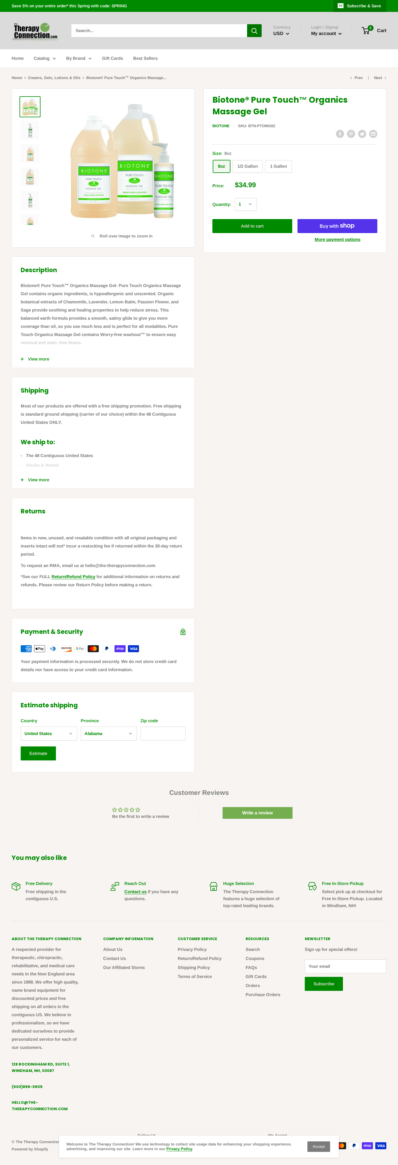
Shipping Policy (194, 967)
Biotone (221, 126)
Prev (359, 78)
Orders (253, 985)
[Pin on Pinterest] (351, 134)
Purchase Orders (263, 994)
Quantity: (221, 204)
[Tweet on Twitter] (362, 134)
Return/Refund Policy (73, 576)
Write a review (257, 812)
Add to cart (252, 225)
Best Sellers (145, 58)
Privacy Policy (192, 949)
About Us (112, 949)
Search (253, 949)
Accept (319, 1146)
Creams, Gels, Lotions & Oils (54, 78)
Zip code (149, 720)
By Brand (75, 58)
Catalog (42, 58)
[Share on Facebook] (340, 134)
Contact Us (114, 958)
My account (324, 33)
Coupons (255, 958)
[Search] (254, 30)
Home (18, 58)
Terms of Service (195, 976)
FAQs (251, 967)
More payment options (337, 239)
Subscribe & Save (364, 6)
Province (90, 720)
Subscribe (324, 983)
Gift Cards (112, 58)
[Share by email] (373, 134)
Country (29, 720)
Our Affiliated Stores (124, 967)
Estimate (38, 753)
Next (378, 78)
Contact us (135, 891)
